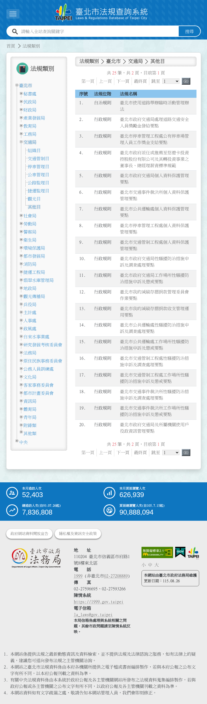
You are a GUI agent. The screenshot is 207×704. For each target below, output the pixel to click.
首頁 (10, 46)
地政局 (29, 288)
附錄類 (29, 425)
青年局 (29, 417)
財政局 (29, 110)
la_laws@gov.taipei (93, 614)
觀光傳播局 (34, 296)
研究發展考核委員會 (42, 345)
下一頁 (122, 81)
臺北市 (25, 85)
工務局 (29, 134)
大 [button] (156, 565)
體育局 (29, 409)
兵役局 (29, 304)
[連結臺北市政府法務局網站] (36, 558)
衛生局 (29, 240)
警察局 (29, 232)
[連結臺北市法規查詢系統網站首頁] (101, 12)
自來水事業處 (36, 337)
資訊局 (29, 401)
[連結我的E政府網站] (180, 552)
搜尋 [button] (189, 31)
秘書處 (29, 94)
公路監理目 (38, 183)
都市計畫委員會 (38, 393)
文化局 (29, 377)
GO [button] (186, 81)
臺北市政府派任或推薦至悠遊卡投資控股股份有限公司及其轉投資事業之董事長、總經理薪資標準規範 (154, 159)
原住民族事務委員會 (42, 361)
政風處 (29, 328)
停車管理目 (38, 166)
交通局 (29, 142)
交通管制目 (38, 158)
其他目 (34, 207)
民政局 (29, 102)
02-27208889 (116, 576)
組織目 (34, 150)
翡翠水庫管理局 (38, 280)
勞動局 (29, 224)
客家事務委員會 (38, 385)
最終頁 (140, 81)
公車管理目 (38, 175)
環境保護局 (34, 248)
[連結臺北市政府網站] (193, 553)
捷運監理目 (38, 191)
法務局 (29, 353)
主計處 (29, 312)
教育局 (29, 126)
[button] (196, 689)
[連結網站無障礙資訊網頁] (157, 552)
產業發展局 (34, 118)
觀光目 (34, 199)
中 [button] (150, 565)
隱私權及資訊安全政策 (78, 534)
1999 (78, 576)
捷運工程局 (34, 272)
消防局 (29, 264)
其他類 (29, 433)
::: (3, 43)
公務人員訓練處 (38, 369)
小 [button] (144, 565)
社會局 (29, 216)
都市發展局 (34, 256)
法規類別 (31, 46)
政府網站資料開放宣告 (29, 534)
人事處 (29, 320)
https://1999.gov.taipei (98, 601)
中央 (23, 442)
